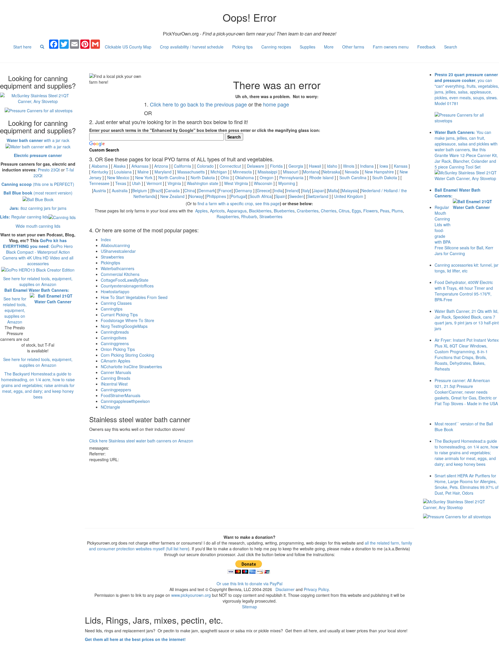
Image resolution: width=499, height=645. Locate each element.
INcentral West (114, 384)
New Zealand (172, 196)
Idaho (332, 166)
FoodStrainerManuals (120, 395)
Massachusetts (191, 172)
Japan (319, 190)
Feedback (426, 47)
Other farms (353, 47)
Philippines (216, 196)
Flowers (370, 211)
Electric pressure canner (38, 155)
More (329, 47)
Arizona (161, 166)
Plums (397, 211)
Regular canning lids (24, 217)
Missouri (290, 172)
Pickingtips (110, 263)
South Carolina (352, 177)
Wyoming (286, 183)
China (189, 190)
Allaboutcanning (115, 245)
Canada (172, 190)
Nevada (352, 172)
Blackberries (260, 211)
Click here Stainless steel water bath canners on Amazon (141, 441)
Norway (196, 196)
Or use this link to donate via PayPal (249, 583)
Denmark (206, 190)
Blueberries (284, 211)
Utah (136, 183)
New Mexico (118, 177)
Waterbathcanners (117, 268)
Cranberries (308, 211)
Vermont (154, 183)
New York (143, 177)
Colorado (205, 166)
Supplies (307, 47)
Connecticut (230, 166)
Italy (306, 190)
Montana (311, 172)
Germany (243, 190)
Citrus (344, 211)
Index (106, 239)
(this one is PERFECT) (37, 184)
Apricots (217, 211)
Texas (120, 183)
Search (450, 47)
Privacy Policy (316, 589)
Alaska (119, 166)
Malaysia (350, 190)
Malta (333, 190)
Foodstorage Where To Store (127, 320)
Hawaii (315, 166)
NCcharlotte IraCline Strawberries (131, 366)
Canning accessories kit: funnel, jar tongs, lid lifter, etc (466, 268)
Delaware (255, 166)
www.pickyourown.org (191, 595)
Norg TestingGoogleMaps (124, 326)
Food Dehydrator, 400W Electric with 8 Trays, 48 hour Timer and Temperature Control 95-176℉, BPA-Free (464, 290)
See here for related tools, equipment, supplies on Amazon (37, 281)
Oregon (266, 177)
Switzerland (317, 196)
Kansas (400, 166)
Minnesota (242, 172)
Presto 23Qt (49, 170)
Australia (120, 190)
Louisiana (123, 172)
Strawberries (270, 216)
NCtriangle (110, 407)
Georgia (295, 166)
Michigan (219, 172)
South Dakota (384, 177)
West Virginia (236, 183)
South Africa (261, 196)
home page (276, 104)
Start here (22, 47)
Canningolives (113, 338)
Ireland (292, 190)
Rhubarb (249, 216)
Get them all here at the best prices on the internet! (135, 639)
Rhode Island (321, 177)
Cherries (328, 211)
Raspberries (228, 216)
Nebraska (331, 172)
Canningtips (111, 309)
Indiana (367, 166)
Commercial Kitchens (120, 274)
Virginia (174, 183)
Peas (384, 211)
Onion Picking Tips (118, 349)
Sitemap (249, 607)
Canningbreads (115, 332)
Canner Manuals (116, 372)
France (225, 190)
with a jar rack (38, 140)
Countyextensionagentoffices (127, 286)
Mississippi (267, 172)
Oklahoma (244, 177)
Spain (280, 196)
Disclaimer (285, 589)
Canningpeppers (116, 389)
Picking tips (242, 47)
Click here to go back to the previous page (198, 104)
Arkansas (139, 166)
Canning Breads (115, 378)
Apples (201, 211)
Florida (276, 166)
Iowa (383, 166)
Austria (99, 190)
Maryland (163, 172)
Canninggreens (115, 343)
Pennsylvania (291, 177)
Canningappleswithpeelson (125, 401)
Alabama (100, 166)
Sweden (296, 196)
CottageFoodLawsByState (124, 280)
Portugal (238, 196)
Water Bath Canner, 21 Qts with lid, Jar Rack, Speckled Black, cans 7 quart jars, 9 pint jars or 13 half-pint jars (467, 319)
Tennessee (99, 183)
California (182, 166)
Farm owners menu (391, 47)
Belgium (139, 190)
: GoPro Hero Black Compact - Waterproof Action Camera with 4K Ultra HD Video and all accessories (38, 254)
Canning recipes (276, 47)
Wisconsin (263, 183)
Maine (143, 172)
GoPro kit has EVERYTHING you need (35, 243)
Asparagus (237, 211)
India (278, 190)
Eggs (356, 211)
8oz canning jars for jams (38, 208)
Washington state (202, 183)
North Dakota (203, 177)
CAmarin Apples (115, 361)
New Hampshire (379, 172)
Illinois (348, 166)
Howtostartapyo (115, 291)
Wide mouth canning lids (38, 226)
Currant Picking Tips (119, 314)
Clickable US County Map (128, 47)
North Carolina (171, 177)
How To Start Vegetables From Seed (134, 297)
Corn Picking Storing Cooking (127, 355)
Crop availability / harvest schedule (192, 47)
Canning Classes (116, 303)
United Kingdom (348, 196)
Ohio (225, 177)
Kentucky (100, 172)
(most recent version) (37, 193)
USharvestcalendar (118, 251)
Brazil (157, 190)
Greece (263, 190)
